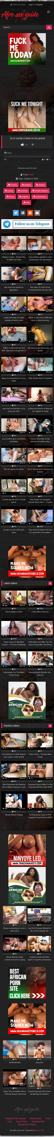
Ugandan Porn (38, 1121)
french (11, 196)
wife (27, 202)
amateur (27, 185)
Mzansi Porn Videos (27, 1124)
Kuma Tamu (21, 1121)
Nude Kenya (35, 1118)
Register (39, 5)
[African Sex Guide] (22, 16)
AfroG (31, 175)
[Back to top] (46, 1129)
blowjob (41, 185)
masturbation (41, 196)
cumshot (23, 191)
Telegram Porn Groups (15, 1118)
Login (31, 5)
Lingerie (25, 196)
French (14, 185)
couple (10, 191)
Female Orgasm (41, 191)
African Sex (39, 1130)
